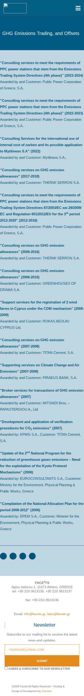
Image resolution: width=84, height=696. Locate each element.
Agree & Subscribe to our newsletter (39, 668)
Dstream (47, 691)
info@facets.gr (34, 614)
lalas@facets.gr (58, 614)
